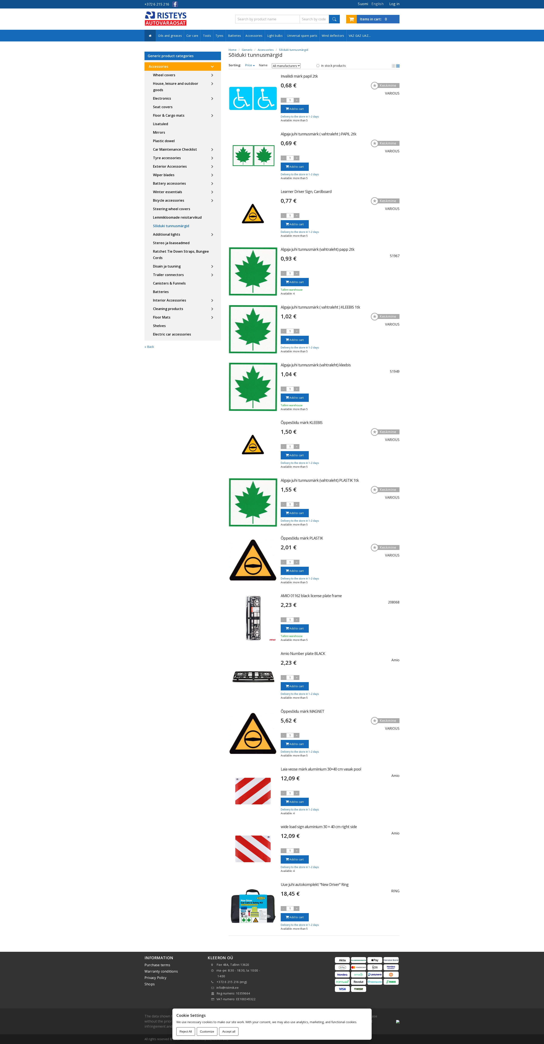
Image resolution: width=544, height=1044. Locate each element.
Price (249, 65)
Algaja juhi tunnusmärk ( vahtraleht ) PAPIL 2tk (318, 133)
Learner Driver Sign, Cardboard (306, 191)
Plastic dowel (164, 141)
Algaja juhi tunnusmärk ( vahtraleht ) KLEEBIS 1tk (320, 307)
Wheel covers (164, 75)
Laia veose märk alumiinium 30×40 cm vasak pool (321, 769)
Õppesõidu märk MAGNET (302, 711)
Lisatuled (160, 124)
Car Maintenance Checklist (175, 149)
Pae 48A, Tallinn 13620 (233, 965)
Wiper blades (163, 175)
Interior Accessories (169, 300)
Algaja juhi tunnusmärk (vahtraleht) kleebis (316, 364)
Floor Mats (161, 317)
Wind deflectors (333, 36)
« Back (149, 347)
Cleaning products (168, 308)
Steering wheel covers (171, 209)
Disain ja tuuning (167, 266)
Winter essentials (167, 192)
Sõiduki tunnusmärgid (171, 226)
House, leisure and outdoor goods (175, 86)
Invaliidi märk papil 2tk (299, 76)
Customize (207, 1031)
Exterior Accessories (170, 166)
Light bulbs (275, 36)
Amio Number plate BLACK (303, 653)
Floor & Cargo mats (168, 115)
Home (233, 50)
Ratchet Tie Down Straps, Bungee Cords (181, 254)
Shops (149, 984)
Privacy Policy (155, 977)
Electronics (162, 98)
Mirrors (159, 132)
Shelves (159, 325)
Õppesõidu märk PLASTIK (302, 538)
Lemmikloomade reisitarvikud (177, 217)
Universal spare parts (302, 36)
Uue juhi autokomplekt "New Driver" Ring (314, 884)
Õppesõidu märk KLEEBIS (301, 422)
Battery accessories (169, 183)
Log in (394, 3)
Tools (207, 36)
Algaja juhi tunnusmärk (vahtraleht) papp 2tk (317, 249)
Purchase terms (157, 965)
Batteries (234, 36)
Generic (247, 50)
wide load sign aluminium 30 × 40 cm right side (319, 826)
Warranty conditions (161, 971)
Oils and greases (170, 36)
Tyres (219, 36)
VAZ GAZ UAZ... (360, 36)
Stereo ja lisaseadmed (171, 243)
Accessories (253, 36)
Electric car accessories (172, 334)
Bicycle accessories (168, 200)
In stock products (333, 66)
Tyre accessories (167, 158)
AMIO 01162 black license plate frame (311, 595)
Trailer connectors (168, 274)
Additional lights (166, 234)
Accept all (228, 1031)
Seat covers (163, 107)
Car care (192, 36)
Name (263, 65)
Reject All (186, 1031)
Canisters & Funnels (169, 283)
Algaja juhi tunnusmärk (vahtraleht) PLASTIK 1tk (320, 480)
